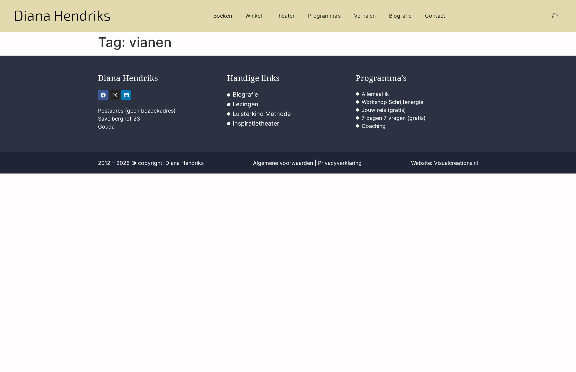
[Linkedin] (126, 95)
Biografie (400, 15)
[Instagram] (115, 95)
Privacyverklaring (340, 163)
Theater (285, 15)
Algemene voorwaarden (283, 163)
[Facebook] (103, 95)
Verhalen (365, 15)
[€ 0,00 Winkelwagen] (554, 16)
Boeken (222, 15)
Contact (435, 15)
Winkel (253, 15)
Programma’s (324, 15)
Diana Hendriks (128, 77)
